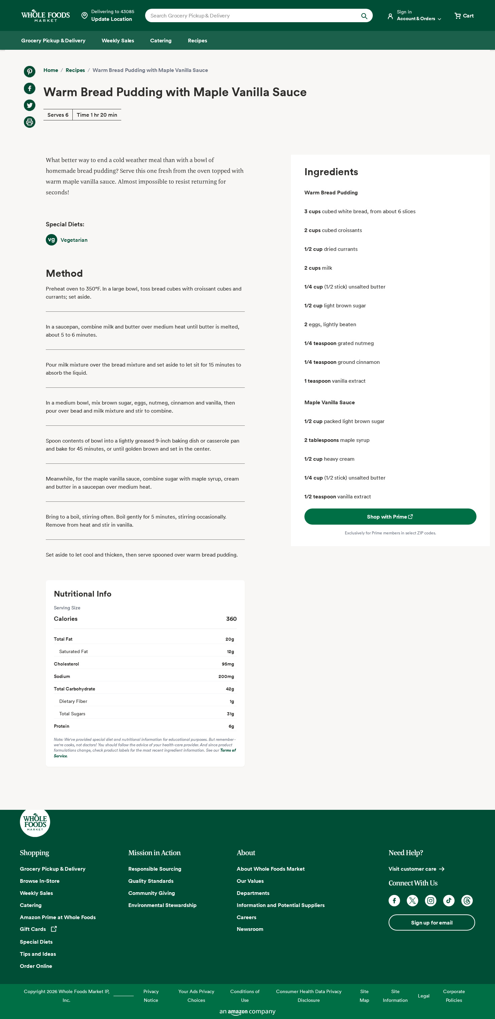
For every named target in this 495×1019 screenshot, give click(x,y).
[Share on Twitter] (29, 105)
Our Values (250, 880)
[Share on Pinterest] (29, 71)
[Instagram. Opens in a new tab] (430, 900)
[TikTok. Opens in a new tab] (449, 900)
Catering (31, 905)
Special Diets (36, 941)
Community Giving (151, 893)
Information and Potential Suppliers (281, 905)
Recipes (75, 70)
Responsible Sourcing (155, 868)
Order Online (36, 966)
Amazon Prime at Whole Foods (58, 917)
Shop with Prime (387, 516)
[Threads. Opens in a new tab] (467, 900)
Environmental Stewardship (162, 905)
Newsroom (250, 929)
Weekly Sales (36, 893)
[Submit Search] (364, 15)
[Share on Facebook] (29, 88)
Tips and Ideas (38, 953)
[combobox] (248, 15)
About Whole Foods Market (271, 868)
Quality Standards (150, 880)
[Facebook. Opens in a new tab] (394, 900)
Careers (246, 917)
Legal (424, 995)
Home (50, 70)
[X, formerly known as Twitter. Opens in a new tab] (412, 900)
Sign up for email (431, 922)
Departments (253, 893)
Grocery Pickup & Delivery (53, 868)
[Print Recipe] (29, 122)
